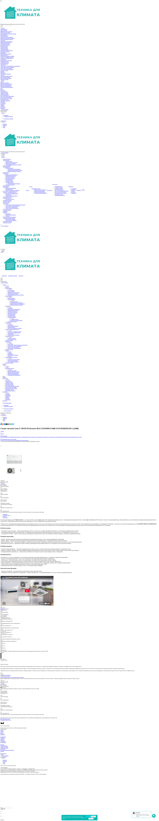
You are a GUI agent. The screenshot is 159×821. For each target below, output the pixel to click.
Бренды (2, 733)
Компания (7, 394)
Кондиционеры (11, 290)
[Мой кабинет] (1, 277)
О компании (3, 736)
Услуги (6, 367)
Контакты (2, 740)
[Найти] (1, 27)
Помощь (2, 751)
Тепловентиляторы (14, 319)
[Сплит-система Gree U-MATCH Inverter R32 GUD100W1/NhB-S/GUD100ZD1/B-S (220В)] (14, 476)
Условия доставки (4, 746)
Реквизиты (2, 737)
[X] (6, 424)
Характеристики (6, 515)
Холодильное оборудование (14, 359)
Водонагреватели (14, 301)
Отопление (10, 308)
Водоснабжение (11, 298)
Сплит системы (13, 440)
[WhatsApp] (10, 424)
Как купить (7, 380)
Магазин (2, 744)
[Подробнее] (0, 679)
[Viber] (8, 424)
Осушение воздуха (12, 338)
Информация (3, 742)
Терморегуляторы (42, 437)
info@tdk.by (3, 120)
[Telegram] (13, 424)
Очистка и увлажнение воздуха (14, 331)
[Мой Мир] (4, 424)
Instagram (5, 124)
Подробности (3, 484)
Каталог (7, 287)
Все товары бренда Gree (5, 720)
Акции (1, 731)
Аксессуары (10, 343)
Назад (8, 286)
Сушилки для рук (54, 437)
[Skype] (11, 424)
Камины (9, 352)
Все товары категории (5, 718)
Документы (2, 741)
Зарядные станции (78, 437)
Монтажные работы (12, 370)
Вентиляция (10, 325)
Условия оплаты (3, 745)
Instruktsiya (2, 608)
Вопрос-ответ (3, 753)
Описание (5, 514)
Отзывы (4, 516)
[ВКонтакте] (1, 424)
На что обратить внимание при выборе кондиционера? (12, 677)
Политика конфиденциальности (7, 750)
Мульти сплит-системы (5, 440)
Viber (4, 126)
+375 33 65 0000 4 (4, 109)
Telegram (5, 125)
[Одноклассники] (3, 424)
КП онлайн (2, 749)
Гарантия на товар (4, 748)
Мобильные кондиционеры (23, 440)
